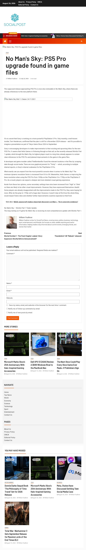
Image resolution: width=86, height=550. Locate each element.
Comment (10, 254)
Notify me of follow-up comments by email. (24, 309)
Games (6, 527)
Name (9, 283)
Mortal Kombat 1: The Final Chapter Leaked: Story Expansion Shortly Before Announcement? (23, 236)
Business (59, 482)
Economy (7, 401)
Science (7, 404)
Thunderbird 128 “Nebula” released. (68, 234)
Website (9, 298)
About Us (21, 2)
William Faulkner (13, 78)
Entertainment (9, 412)
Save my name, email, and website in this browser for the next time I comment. (37, 305)
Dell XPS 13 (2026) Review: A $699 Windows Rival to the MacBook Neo (42, 364)
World (6, 398)
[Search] (81, 41)
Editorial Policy (23, 5)
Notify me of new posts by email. (20, 313)
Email (9, 291)
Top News (8, 395)
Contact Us (34, 5)
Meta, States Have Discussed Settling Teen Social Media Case (68, 488)
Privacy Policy (31, 2)
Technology (8, 406)
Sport (6, 409)
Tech (7, 52)
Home (6, 392)
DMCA (40, 2)
